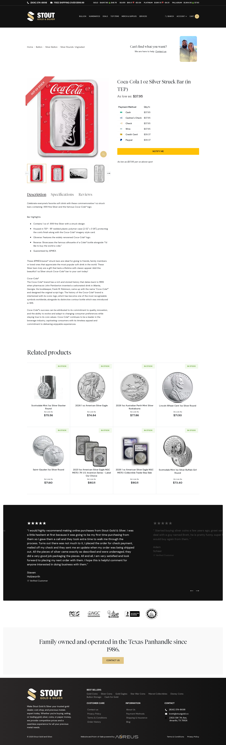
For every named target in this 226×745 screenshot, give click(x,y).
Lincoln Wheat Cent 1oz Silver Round (177, 405)
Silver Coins (106, 693)
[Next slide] (109, 173)
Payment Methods (135, 713)
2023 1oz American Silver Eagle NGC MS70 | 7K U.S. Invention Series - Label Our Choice (91, 472)
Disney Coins (176, 693)
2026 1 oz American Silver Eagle (91, 405)
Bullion (82, 16)
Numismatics (94, 16)
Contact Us (113, 660)
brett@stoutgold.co (178, 713)
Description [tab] (36, 194)
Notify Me (158, 151)
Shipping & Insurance (136, 717)
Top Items (115, 16)
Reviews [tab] (85, 194)
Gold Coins (92, 693)
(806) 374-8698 (38, 2)
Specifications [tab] (62, 194)
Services (143, 16)
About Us (130, 709)
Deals (105, 16)
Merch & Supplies (129, 16)
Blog (128, 721)
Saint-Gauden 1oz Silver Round (48, 469)
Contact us (160, 51)
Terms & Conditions (97, 717)
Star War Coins (138, 693)
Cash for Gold (111, 697)
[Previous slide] (27, 173)
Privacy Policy (94, 713)
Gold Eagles (121, 693)
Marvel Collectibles (158, 693)
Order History (94, 721)
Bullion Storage (94, 697)
